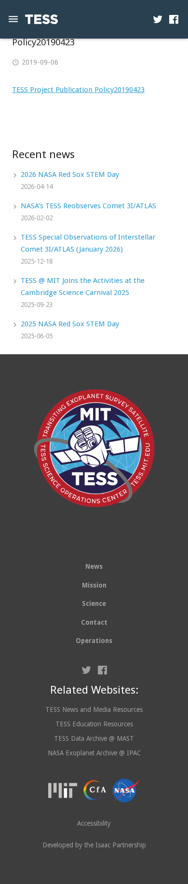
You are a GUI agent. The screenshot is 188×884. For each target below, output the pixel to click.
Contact (94, 622)
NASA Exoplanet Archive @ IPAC (94, 753)
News (94, 566)
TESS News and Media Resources (94, 709)
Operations (94, 640)
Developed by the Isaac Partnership (94, 845)
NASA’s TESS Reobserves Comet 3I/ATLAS (88, 205)
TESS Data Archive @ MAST (94, 738)
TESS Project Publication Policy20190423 (78, 89)
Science (94, 603)
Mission (94, 585)
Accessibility (94, 823)
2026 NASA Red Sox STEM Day (70, 174)
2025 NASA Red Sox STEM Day (70, 324)
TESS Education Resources (94, 724)
